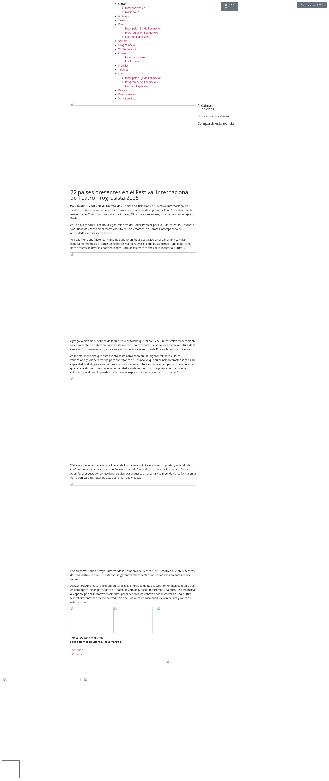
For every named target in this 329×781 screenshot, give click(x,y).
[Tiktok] (33, 667)
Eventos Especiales (137, 37)
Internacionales (135, 8)
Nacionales (132, 12)
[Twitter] (15, 667)
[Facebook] (6, 667)
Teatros (123, 20)
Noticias (123, 16)
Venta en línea (127, 49)
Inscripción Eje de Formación (143, 28)
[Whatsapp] (43, 667)
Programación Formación (141, 32)
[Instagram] (24, 667)
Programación (127, 45)
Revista (122, 41)
